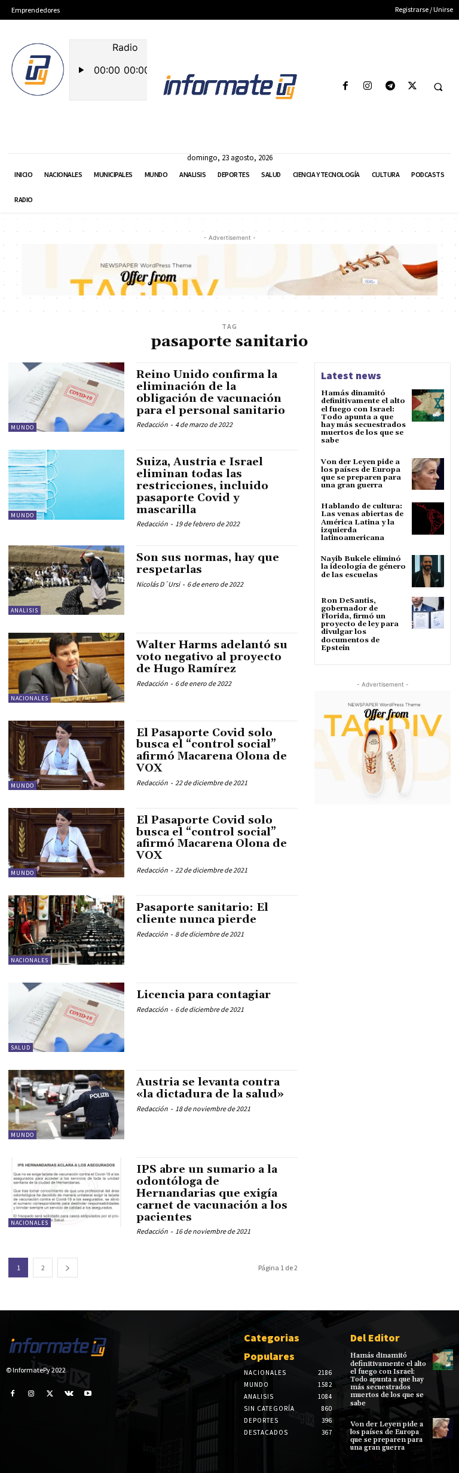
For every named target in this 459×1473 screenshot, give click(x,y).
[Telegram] (390, 86)
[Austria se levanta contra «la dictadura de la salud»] (66, 1104)
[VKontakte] (69, 1393)
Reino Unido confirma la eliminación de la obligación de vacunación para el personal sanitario (210, 392)
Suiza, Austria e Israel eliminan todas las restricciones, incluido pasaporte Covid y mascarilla (202, 485)
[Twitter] (412, 86)
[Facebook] (346, 86)
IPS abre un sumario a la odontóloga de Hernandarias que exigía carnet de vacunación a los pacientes (211, 1193)
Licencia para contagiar (203, 995)
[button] (438, 87)
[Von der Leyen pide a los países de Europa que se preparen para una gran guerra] (428, 474)
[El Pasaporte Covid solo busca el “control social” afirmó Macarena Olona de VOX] (66, 755)
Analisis (24, 610)
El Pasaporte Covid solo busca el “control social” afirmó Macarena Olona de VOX (211, 750)
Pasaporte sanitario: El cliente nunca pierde (202, 913)
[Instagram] (368, 86)
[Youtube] (87, 1393)
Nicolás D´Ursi (158, 584)
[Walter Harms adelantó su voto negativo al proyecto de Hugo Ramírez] (66, 667)
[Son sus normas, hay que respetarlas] (66, 580)
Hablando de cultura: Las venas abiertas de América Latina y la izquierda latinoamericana (362, 522)
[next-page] (67, 1267)
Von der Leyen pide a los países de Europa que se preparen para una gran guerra (361, 474)
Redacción (152, 424)
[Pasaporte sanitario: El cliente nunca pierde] (66, 930)
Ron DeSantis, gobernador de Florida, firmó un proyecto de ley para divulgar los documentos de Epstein (360, 624)
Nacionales (29, 698)
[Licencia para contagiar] (66, 1017)
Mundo (22, 427)
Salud (20, 1047)
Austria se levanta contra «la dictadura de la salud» (210, 1088)
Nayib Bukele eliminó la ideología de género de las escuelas (363, 566)
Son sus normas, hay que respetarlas (207, 564)
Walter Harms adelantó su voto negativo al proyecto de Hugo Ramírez (211, 657)
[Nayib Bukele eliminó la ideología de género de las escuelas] (428, 571)
